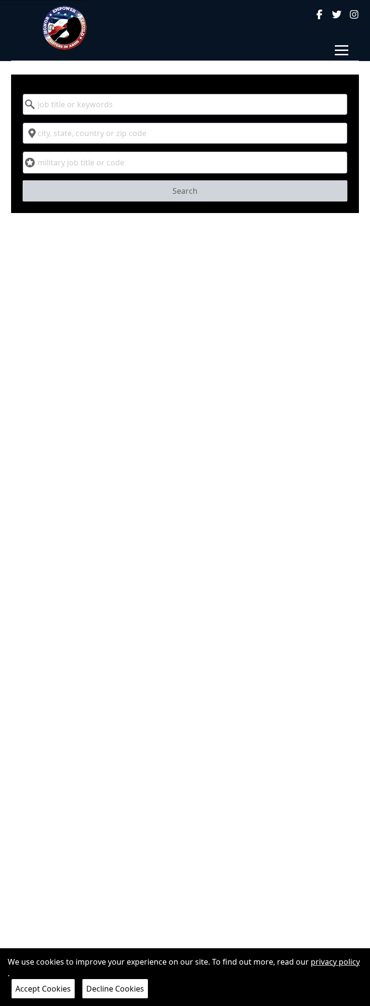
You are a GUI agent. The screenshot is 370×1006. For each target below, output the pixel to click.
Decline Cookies (115, 988)
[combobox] (185, 104)
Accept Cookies (43, 988)
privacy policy (335, 961)
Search (185, 191)
